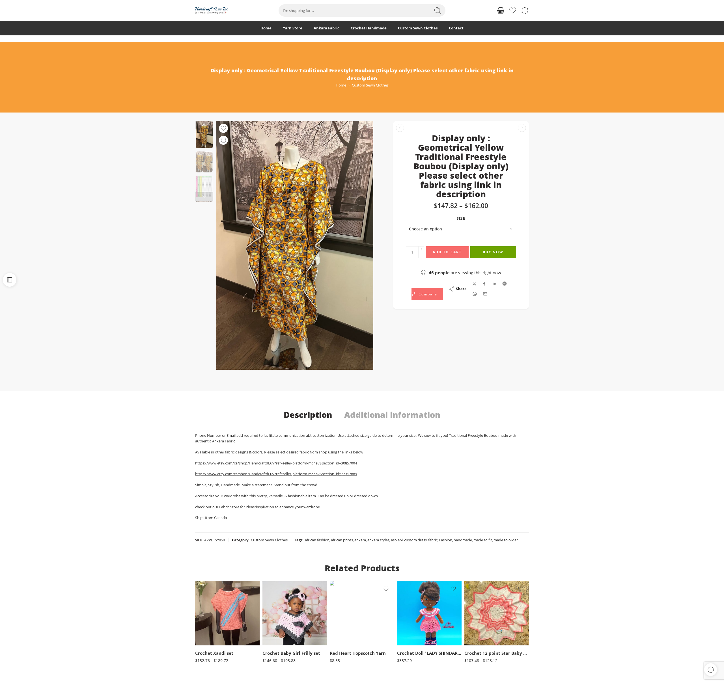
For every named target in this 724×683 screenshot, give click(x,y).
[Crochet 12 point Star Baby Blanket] (496, 613)
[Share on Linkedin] (494, 283)
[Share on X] (474, 284)
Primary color (340, 630)
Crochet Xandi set (214, 653)
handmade (463, 539)
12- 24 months (480, 637)
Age (198, 613)
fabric (433, 539)
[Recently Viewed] (710, 669)
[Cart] (501, 10)
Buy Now (493, 252)
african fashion (317, 539)
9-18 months (278, 637)
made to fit (482, 539)
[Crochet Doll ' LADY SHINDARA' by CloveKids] (429, 613)
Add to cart (447, 252)
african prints (342, 539)
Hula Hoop (345, 637)
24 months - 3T (278, 628)
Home (266, 28)
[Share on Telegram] (504, 283)
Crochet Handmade (369, 28)
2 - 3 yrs (210, 620)
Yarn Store (292, 28)
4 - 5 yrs (210, 628)
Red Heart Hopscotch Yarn (358, 653)
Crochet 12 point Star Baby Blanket (496, 653)
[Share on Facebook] (484, 284)
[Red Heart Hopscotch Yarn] (362, 613)
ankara (360, 539)
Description (308, 415)
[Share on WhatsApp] (474, 293)
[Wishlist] (223, 128)
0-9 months (480, 628)
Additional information (392, 415)
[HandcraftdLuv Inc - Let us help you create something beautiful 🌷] (211, 10)
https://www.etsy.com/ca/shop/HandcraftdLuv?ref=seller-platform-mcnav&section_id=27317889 (276, 473)
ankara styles (378, 539)
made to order (506, 539)
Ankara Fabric (326, 28)
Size (461, 218)
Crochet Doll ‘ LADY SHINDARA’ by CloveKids (429, 653)
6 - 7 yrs (210, 637)
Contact (456, 28)
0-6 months (278, 620)
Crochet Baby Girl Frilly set (291, 653)
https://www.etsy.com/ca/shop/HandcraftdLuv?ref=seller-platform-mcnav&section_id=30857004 (276, 463)
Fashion (445, 539)
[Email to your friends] (485, 293)
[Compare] (223, 140)
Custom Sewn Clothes (418, 28)
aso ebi (397, 539)
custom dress (415, 539)
